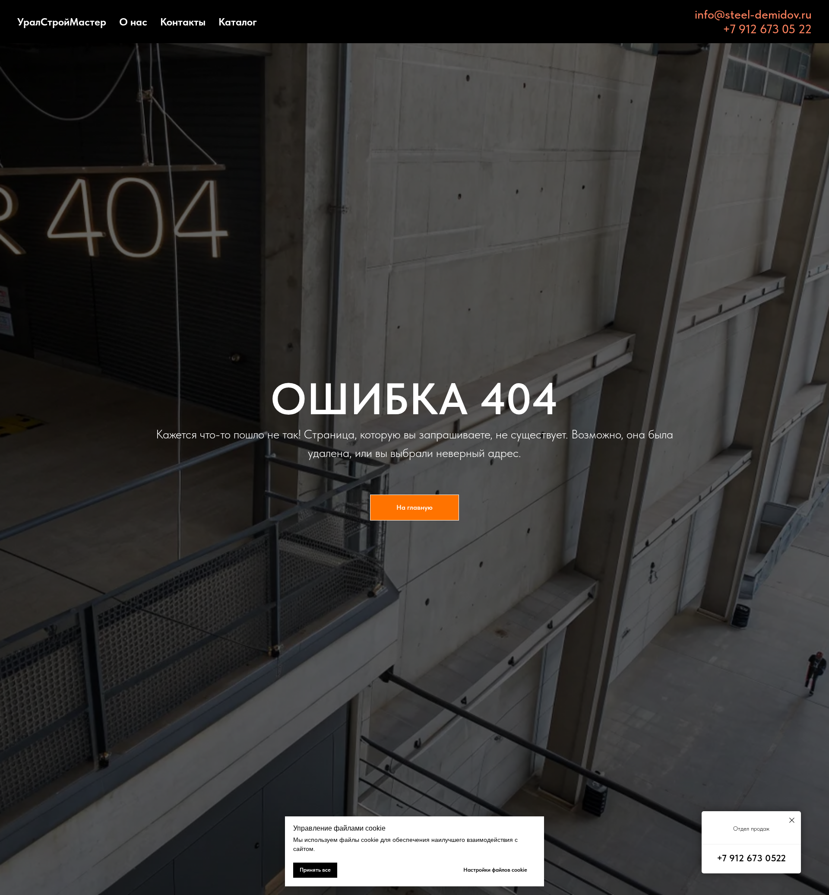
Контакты (183, 22)
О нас (133, 22)
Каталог (237, 22)
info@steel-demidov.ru (753, 14)
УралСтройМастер (61, 22)
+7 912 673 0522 (751, 857)
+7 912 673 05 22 (767, 29)
